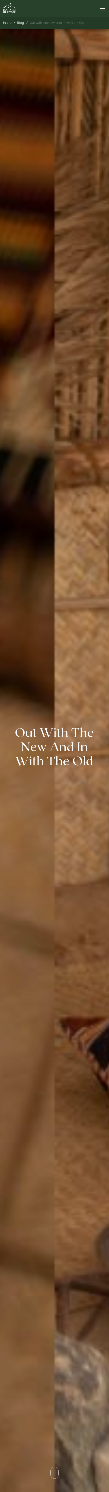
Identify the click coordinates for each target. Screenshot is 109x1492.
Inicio (7, 23)
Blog (20, 23)
